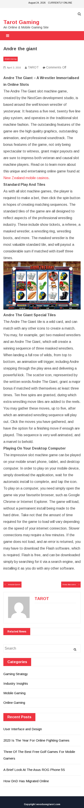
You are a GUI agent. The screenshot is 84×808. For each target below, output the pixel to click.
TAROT (33, 67)
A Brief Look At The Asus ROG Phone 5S (34, 770)
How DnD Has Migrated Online (26, 781)
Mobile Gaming (10, 59)
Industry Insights (15, 683)
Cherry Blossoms (69, 585)
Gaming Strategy (15, 674)
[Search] (75, 649)
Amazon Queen (14, 585)
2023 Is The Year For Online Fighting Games (36, 740)
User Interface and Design (22, 729)
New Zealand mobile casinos (26, 178)
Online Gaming (14, 702)
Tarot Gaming (21, 22)
